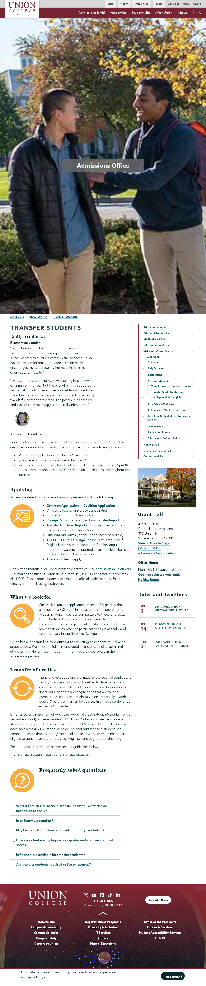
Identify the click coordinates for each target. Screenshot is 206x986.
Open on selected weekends (159, 574)
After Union (164, 13)
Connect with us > (159, 900)
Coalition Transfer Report (100, 520)
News (186, 3)
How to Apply (39, 316)
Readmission (155, 425)
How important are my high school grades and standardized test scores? (64, 842)
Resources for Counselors (159, 450)
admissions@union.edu (155, 553)
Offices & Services (160, 927)
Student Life (141, 13)
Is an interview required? (34, 820)
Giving (197, 3)
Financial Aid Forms (61, 535)
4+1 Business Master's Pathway (166, 410)
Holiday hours (148, 579)
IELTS (62, 540)
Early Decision (155, 368)
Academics (118, 13)
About (182, 13)
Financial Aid (151, 444)
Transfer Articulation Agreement (171, 386)
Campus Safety (46, 938)
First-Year (153, 362)
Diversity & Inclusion (103, 927)
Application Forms (158, 432)
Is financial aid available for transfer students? (50, 855)
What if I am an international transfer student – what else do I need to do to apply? (62, 808)
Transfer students (65, 316)
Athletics (173, 3)
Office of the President (160, 922)
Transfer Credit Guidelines (167, 391)
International (155, 374)
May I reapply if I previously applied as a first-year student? (60, 830)
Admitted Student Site (156, 333)
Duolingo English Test (87, 540)
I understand (173, 976)
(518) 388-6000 (103, 901)
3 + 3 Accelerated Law (160, 403)
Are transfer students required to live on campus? (53, 864)
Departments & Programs (103, 922)
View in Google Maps (154, 543)
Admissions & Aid (91, 13)
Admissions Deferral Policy (163, 438)
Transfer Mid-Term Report (66, 525)
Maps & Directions (103, 943)
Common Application (63, 505)
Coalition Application (99, 505)
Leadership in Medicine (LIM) (164, 397)
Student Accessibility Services (160, 932)
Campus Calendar (46, 932)
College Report (58, 520)
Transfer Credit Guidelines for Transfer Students (54, 755)
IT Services (103, 932)
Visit (110, 3)
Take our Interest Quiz (156, 345)
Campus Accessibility (46, 927)
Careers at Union (46, 943)
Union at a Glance (154, 338)
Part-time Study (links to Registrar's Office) (168, 418)
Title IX (160, 938)
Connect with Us (153, 456)
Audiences (141, 3)
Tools (159, 3)
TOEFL (52, 540)
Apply (124, 3)
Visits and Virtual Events (158, 351)
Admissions (17, 316)
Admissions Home (154, 327)
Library (103, 938)
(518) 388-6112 (149, 548)
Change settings (33, 977)
